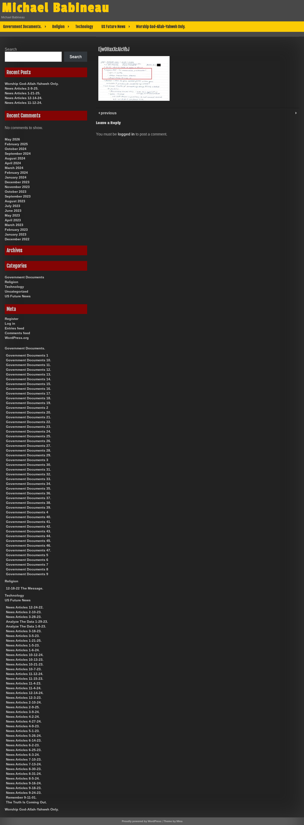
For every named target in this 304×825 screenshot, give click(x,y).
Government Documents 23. (28, 427)
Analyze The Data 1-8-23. (26, 626)
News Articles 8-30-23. (24, 769)
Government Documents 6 (27, 560)
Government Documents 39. (28, 507)
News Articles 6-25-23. (24, 750)
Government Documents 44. (28, 536)
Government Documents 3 (27, 460)
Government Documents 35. (28, 488)
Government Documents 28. (28, 450)
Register (11, 319)
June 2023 (13, 210)
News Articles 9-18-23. (24, 788)
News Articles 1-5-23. (23, 645)
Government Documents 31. (28, 469)
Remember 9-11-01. (21, 797)
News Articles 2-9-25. (21, 88)
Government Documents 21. (28, 417)
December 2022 (17, 239)
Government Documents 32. (28, 474)
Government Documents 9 (27, 574)
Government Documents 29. (28, 455)
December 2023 (17, 182)
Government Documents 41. (28, 522)
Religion (58, 26)
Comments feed (17, 333)
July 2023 (12, 206)
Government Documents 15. (28, 384)
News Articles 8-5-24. (23, 778)
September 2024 (18, 153)
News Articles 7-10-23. (24, 759)
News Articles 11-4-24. (23, 688)
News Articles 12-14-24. (23, 98)
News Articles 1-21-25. (22, 93)
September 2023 (18, 196)
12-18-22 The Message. (24, 588)
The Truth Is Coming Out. (26, 802)
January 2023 (15, 234)
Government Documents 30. (28, 465)
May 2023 (12, 215)
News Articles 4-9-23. (23, 726)
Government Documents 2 (27, 408)
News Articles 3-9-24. (23, 712)
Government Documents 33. (28, 479)
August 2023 (15, 201)
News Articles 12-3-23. (24, 698)
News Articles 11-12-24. (23, 103)
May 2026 (12, 139)
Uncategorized (16, 291)
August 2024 (15, 158)
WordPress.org (17, 338)
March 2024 (14, 168)
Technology (84, 26)
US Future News (113, 26)
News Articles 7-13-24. (24, 764)
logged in (126, 134)
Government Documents (24, 277)
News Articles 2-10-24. (24, 702)
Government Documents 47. (28, 550)
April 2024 (13, 163)
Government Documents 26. (28, 441)
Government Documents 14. (28, 379)
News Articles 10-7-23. (24, 669)
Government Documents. (22, 26)
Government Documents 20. (28, 412)
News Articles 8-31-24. (24, 774)
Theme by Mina (172, 821)
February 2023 (16, 230)
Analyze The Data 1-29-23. (27, 621)
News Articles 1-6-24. (23, 650)
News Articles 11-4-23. (23, 683)
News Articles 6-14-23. (24, 740)
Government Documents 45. (28, 541)
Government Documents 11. (28, 365)
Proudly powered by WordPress (141, 821)
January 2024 (15, 177)
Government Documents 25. (28, 436)
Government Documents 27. (28, 446)
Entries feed (14, 328)
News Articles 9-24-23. (24, 793)
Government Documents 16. (28, 389)
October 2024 (15, 149)
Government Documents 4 (27, 512)
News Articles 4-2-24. (23, 717)
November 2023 (17, 187)
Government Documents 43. (28, 531)
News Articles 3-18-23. (24, 631)
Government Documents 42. (28, 526)
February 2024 (16, 172)
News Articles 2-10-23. (24, 612)
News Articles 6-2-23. (23, 745)
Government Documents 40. (28, 517)
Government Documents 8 (27, 569)
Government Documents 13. (28, 374)
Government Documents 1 (27, 355)
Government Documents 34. (28, 484)
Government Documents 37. (28, 498)
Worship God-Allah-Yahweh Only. (160, 26)
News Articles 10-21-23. (24, 664)
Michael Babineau (56, 8)
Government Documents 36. (28, 493)
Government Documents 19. (28, 403)
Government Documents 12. (28, 369)
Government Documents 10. (28, 360)
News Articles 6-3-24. (23, 755)
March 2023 (14, 225)
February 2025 (16, 144)
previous (108, 113)
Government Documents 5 (27, 555)
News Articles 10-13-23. (24, 659)
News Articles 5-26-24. (24, 736)
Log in (10, 323)
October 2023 (15, 191)
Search (11, 49)
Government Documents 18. (28, 398)
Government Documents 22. (28, 422)
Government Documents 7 (27, 564)
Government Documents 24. (28, 431)
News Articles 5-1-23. (23, 731)
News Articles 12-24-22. (24, 607)
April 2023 (13, 220)
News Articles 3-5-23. (23, 636)
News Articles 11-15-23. (24, 678)
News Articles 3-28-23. (24, 617)
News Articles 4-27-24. (24, 721)
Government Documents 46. (28, 545)
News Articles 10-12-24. (24, 655)
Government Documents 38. (28, 503)
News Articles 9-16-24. (24, 783)
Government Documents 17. (28, 393)
